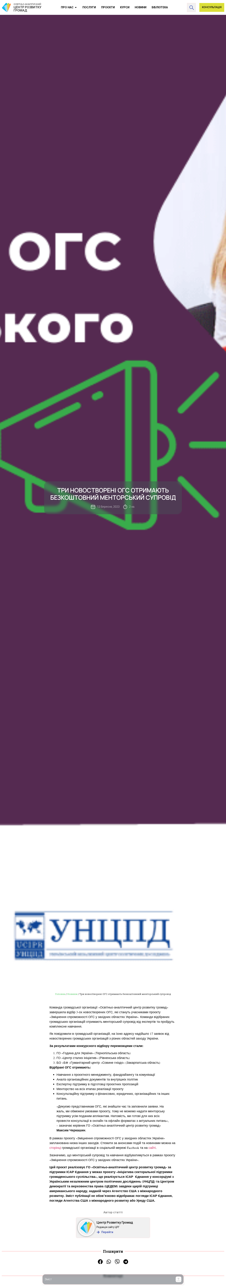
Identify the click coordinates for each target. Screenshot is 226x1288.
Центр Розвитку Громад (115, 1222)
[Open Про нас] (75, 7)
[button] (178, 1279)
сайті (152, 1147)
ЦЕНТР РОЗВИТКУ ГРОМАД (27, 8)
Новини (72, 994)
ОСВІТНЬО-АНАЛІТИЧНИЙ (27, 4)
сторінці (55, 1147)
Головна (60, 994)
